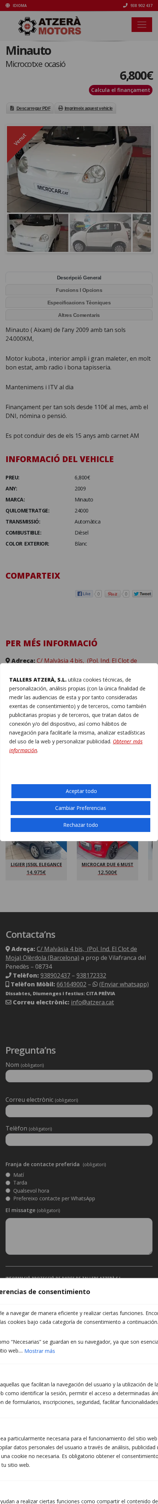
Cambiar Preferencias (80, 807)
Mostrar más (39, 1350)
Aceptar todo (81, 790)
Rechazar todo (80, 824)
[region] (79, 752)
